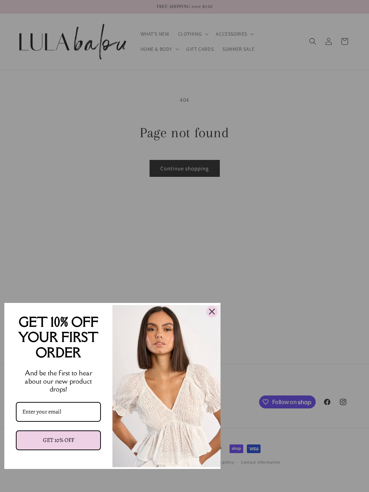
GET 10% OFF (58, 440)
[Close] (212, 311)
